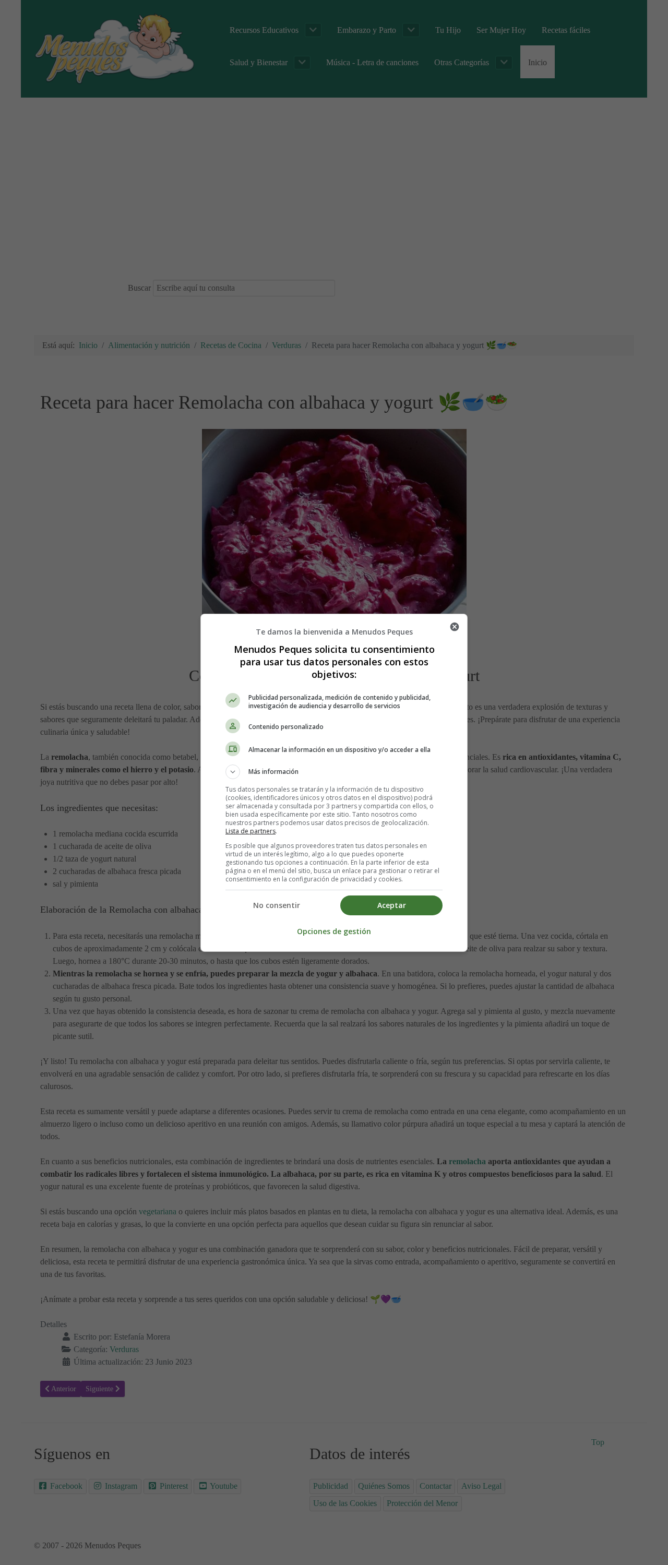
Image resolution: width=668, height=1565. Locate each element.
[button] (334, 771)
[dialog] (334, 783)
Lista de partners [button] (250, 831)
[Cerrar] (454, 626)
